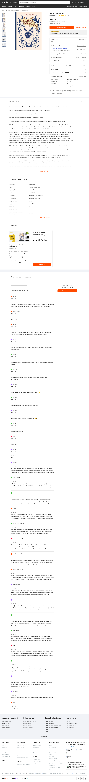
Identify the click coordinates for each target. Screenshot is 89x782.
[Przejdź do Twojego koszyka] (76, 2)
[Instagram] (82, 778)
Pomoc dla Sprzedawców (22, 757)
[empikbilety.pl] (15, 779)
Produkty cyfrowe (37, 749)
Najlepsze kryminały (50, 723)
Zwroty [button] (84, 60)
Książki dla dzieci (27, 731)
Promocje (4, 6)
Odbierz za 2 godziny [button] (81, 57)
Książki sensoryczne (28, 727)
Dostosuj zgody (52, 765)
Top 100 (16, 6)
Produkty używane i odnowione (23, 764)
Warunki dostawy (52, 749)
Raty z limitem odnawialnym (54, 771)
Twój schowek (36, 747)
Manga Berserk (70, 729)
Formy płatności (52, 752)
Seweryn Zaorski (6, 727)
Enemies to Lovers (27, 725)
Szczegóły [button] (83, 53)
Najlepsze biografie (49, 729)
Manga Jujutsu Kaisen (72, 723)
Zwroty (50, 754)
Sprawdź (31, 213)
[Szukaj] (67, 2)
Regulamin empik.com (53, 758)
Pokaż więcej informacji (44, 217)
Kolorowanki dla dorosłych (29, 721)
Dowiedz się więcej (42, 264)
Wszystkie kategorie (21, 745)
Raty (50, 769)
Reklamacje (51, 756)
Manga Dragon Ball (71, 725)
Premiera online (5, 764)
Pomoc (50, 745)
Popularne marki (20, 747)
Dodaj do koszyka (61, 27)
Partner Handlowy (5, 752)
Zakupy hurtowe (36, 763)
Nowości (21, 6)
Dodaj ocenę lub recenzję (67, 290)
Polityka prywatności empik (54, 767)
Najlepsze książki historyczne (52, 727)
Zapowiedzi (28, 6)
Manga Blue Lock (71, 727)
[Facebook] (74, 778)
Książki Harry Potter (6, 721)
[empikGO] (25, 779)
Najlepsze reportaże (50, 731)
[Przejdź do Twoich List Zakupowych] (72, 2)
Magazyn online (5, 763)
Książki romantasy (27, 723)
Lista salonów (4, 749)
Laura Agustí (52, 15)
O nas (3, 745)
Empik (3, 10)
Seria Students (5, 729)
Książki (7, 10)
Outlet (33, 6)
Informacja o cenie (54, 23)
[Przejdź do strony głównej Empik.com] (5, 2)
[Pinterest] (85, 778)
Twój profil (35, 752)
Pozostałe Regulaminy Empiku (55, 760)
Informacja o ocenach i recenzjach (19, 284)
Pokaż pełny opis (44, 171)
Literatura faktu (25, 10)
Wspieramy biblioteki (6, 754)
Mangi (68, 721)
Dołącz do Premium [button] (81, 49)
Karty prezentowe (37, 761)
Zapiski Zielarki (70, 731)
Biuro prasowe (4, 747)
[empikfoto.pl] (5, 779)
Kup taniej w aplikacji (81, 27)
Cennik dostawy (52, 747)
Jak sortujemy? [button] (82, 39)
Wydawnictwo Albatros (72, 79)
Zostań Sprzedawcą (21, 755)
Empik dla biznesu (36, 759)
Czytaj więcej (12, 266)
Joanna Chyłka (5, 725)
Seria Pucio (4, 731)
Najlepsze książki (49, 721)
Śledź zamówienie (37, 745)
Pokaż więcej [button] (44, 736)
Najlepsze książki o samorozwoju (53, 725)
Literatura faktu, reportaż (15, 10)
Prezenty (10, 6)
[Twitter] (78, 778)
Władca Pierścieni (6, 723)
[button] (28, 31)
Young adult (26, 729)
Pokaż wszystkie (82, 76)
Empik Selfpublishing (6, 756)
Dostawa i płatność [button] (81, 45)
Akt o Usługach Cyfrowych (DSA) (56, 763)
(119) (68, 15)
